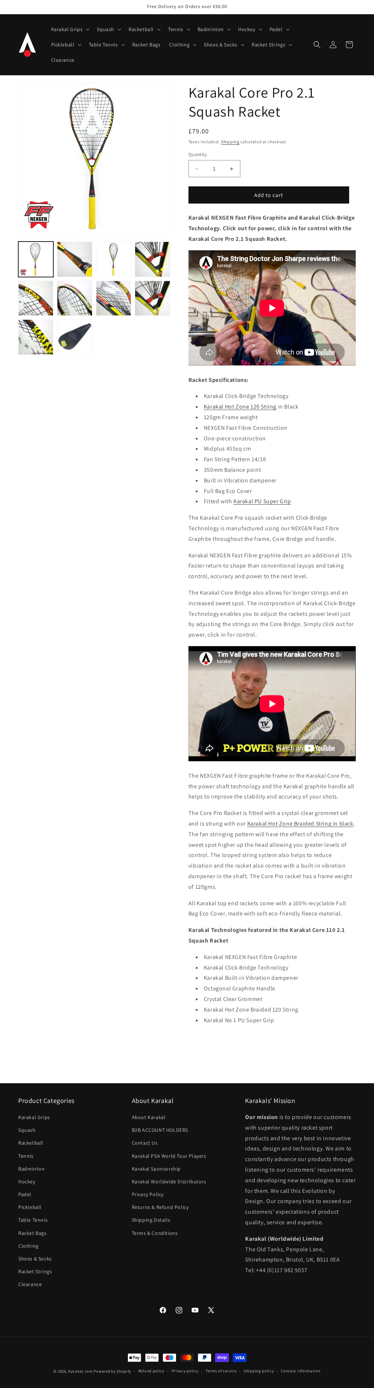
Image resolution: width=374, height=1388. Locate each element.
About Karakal (149, 1117)
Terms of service (221, 1370)
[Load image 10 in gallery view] (74, 336)
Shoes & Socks (35, 1258)
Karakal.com (80, 1371)
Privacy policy (185, 1370)
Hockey (26, 1181)
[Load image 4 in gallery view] (152, 259)
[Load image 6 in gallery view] (74, 298)
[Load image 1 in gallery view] (35, 259)
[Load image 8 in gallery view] (152, 298)
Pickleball (30, 1207)
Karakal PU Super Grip (262, 501)
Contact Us (145, 1142)
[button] (70, 29)
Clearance (30, 1284)
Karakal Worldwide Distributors (169, 1181)
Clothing (28, 1246)
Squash (27, 1130)
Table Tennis (32, 1220)
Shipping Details (151, 1220)
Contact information (300, 1370)
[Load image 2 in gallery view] (74, 259)
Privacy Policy (148, 1194)
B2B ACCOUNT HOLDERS (160, 1130)
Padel (24, 1194)
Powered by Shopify (112, 1371)
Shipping (230, 141)
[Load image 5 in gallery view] (35, 298)
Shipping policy (259, 1370)
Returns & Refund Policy (160, 1207)
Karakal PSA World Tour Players (169, 1156)
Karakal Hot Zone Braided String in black (300, 823)
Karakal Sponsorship (156, 1168)
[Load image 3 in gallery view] (113, 259)
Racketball (30, 1142)
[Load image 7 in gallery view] (113, 298)
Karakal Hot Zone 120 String (240, 406)
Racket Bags (32, 1233)
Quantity (197, 154)
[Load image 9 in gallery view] (35, 336)
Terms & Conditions (155, 1233)
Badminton (31, 1168)
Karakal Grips (34, 1117)
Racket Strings (35, 1271)
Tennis (26, 1156)
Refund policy (151, 1370)
